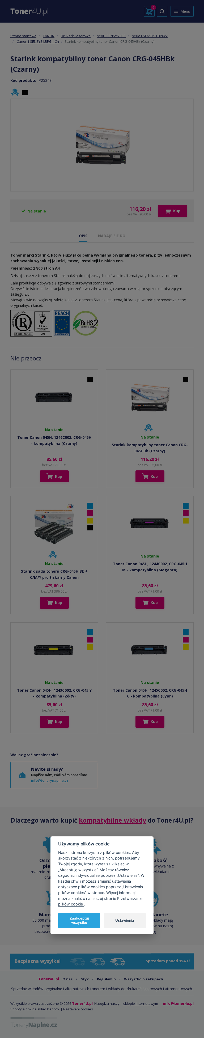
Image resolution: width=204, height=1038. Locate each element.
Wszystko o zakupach (143, 979)
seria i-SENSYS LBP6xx (150, 35)
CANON (48, 35)
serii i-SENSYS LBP (111, 35)
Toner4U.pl (82, 1003)
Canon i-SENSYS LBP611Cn (38, 41)
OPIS (83, 235)
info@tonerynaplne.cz (49, 780)
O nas (67, 979)
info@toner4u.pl (178, 1003)
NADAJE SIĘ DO (111, 235)
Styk (85, 979)
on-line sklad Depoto (42, 1009)
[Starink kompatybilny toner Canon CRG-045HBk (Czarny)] (102, 145)
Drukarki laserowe (76, 35)
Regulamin (106, 979)
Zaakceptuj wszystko (79, 920)
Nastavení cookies (78, 1009)
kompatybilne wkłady (112, 820)
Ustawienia (124, 920)
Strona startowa (23, 35)
